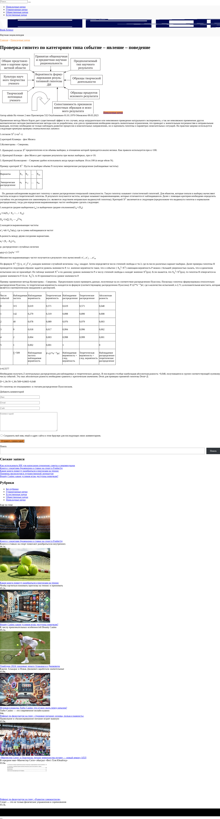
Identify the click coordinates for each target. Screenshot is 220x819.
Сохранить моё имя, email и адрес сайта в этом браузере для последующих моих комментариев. (52, 435)
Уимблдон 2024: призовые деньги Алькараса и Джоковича (30, 666)
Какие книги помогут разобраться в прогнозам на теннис (29, 471)
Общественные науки (17, 12)
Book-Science (6, 30)
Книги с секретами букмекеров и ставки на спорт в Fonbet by (31, 468)
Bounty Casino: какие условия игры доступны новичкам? (29, 476)
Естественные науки (16, 15)
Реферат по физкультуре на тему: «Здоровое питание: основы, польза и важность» (42, 716)
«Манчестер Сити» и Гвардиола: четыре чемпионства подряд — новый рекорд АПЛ (43, 757)
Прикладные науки (16, 7)
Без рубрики (12, 489)
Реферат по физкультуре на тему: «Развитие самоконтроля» (30, 799)
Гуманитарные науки (17, 9)
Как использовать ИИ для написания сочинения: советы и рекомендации (37, 465)
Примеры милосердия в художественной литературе (27, 473)
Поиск (3, 446)
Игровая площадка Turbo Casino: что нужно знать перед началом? (33, 708)
